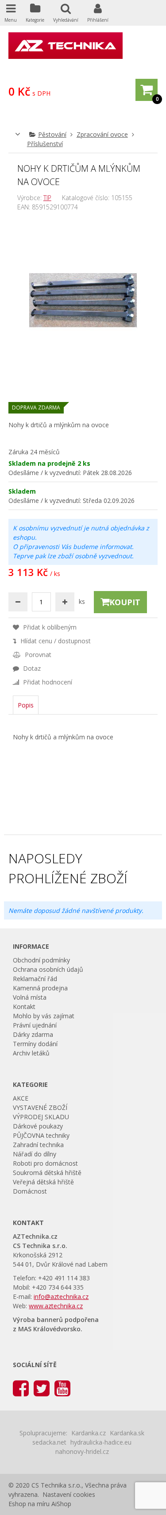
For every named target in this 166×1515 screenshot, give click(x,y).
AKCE (20, 1098)
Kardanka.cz (88, 1433)
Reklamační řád (35, 978)
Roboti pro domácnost (45, 1163)
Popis (26, 705)
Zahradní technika (38, 1144)
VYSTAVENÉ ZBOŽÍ (40, 1107)
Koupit (124, 602)
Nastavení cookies (68, 1494)
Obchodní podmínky (41, 960)
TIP (47, 197)
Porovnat (37, 654)
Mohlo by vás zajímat (43, 1016)
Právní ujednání (35, 1025)
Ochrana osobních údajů (48, 969)
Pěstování (52, 134)
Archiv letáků (31, 1053)
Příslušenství (45, 143)
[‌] (21, 1387)
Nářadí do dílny (34, 1154)
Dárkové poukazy (38, 1126)
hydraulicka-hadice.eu (100, 1442)
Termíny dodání (35, 1044)
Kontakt (24, 1006)
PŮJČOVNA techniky (41, 1135)
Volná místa (29, 997)
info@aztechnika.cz (61, 1296)
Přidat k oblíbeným (49, 627)
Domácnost (30, 1191)
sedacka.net (49, 1442)
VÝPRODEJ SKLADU (41, 1117)
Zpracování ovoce (102, 134)
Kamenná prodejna (40, 988)
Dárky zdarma (33, 1034)
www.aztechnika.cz (56, 1306)
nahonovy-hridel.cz (82, 1451)
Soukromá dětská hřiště (47, 1172)
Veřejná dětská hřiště (43, 1182)
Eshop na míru (29, 1504)
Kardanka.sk (127, 1433)
